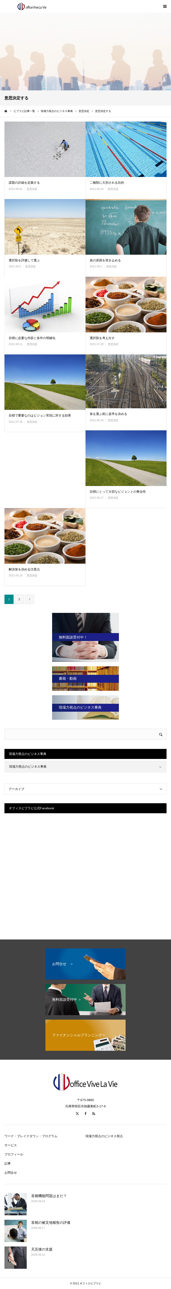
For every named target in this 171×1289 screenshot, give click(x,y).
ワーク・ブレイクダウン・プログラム (30, 1136)
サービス (10, 1145)
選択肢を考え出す (102, 338)
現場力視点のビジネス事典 (28, 766)
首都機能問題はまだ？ (49, 1196)
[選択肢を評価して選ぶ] (45, 227)
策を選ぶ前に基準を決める (108, 414)
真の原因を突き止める (105, 260)
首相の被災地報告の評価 (50, 1222)
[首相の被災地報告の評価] (15, 1231)
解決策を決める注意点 (24, 569)
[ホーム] (6, 111)
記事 (7, 1163)
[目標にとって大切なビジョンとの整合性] (126, 458)
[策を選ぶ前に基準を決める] (126, 381)
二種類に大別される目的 (107, 182)
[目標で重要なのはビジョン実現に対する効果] (45, 382)
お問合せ (10, 1172)
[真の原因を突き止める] (126, 227)
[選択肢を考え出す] (126, 304)
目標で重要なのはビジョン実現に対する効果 (40, 415)
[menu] (165, 6)
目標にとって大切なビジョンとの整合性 (118, 491)
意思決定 (32, 189)
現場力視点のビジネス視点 (104, 1136)
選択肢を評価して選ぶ (24, 260)
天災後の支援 (42, 1249)
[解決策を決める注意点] (45, 536)
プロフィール (13, 1154)
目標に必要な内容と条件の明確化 (32, 338)
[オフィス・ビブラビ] (31, 6)
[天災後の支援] (15, 1257)
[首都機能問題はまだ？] (15, 1204)
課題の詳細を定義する (24, 182)
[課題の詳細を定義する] (45, 149)
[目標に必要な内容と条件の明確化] (45, 304)
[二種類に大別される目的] (126, 149)
